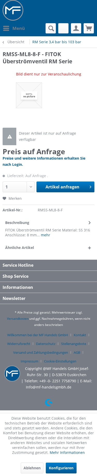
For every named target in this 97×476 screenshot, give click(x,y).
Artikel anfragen (62, 187)
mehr (45, 234)
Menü (18, 28)
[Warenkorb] (89, 28)
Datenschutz (45, 343)
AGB (77, 352)
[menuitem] (13, 28)
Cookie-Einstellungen (60, 361)
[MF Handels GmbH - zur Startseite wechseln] (13, 10)
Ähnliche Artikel (19, 247)
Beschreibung (17, 222)
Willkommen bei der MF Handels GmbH (37, 335)
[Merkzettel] (63, 28)
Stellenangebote (73, 343)
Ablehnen (32, 467)
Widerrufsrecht (18, 343)
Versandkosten (17, 318)
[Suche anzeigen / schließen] (51, 28)
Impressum (29, 361)
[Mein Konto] (76, 28)
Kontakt (80, 335)
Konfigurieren (61, 467)
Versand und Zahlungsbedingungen (40, 352)
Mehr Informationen (67, 452)
